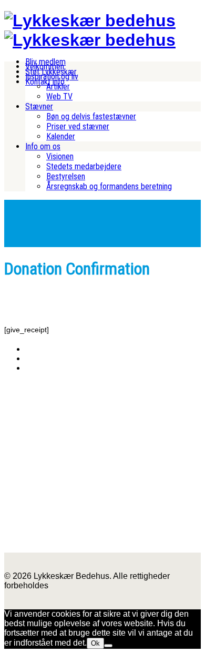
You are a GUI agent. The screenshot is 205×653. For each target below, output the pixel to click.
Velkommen (44, 67)
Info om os (42, 146)
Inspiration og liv (51, 76)
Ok (95, 643)
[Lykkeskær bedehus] (90, 20)
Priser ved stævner (77, 126)
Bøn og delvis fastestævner (91, 116)
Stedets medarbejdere (83, 166)
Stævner (39, 106)
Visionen (60, 156)
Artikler (58, 86)
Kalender (60, 136)
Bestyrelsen (65, 176)
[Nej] (108, 645)
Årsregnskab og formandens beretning (109, 186)
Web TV (59, 96)
